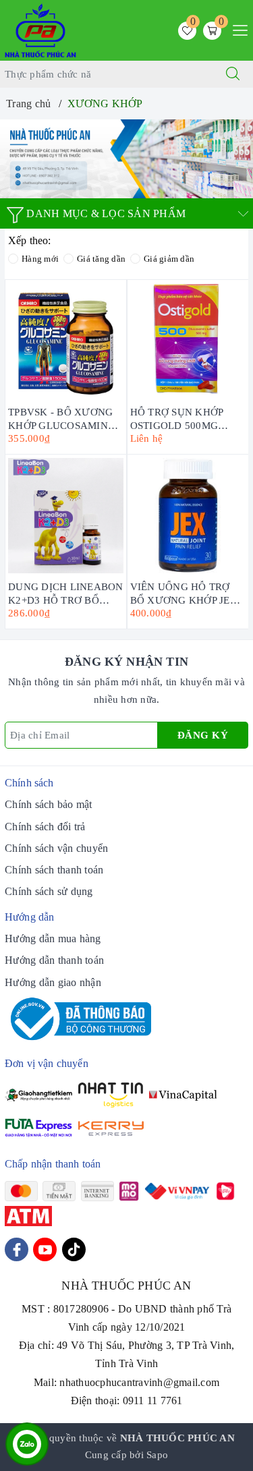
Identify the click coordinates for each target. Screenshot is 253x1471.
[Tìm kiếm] (233, 74)
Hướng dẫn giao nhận (53, 982)
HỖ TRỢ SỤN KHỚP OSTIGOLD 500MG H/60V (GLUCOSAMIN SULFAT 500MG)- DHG (183, 418)
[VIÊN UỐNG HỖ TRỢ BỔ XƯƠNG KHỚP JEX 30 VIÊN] (188, 515)
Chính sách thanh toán (54, 869)
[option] (126, 158)
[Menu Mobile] (236, 28)
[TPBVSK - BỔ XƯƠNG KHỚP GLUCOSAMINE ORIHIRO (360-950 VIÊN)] (65, 341)
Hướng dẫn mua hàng (53, 938)
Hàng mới (40, 259)
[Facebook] (16, 1249)
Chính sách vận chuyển (56, 848)
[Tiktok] (74, 1249)
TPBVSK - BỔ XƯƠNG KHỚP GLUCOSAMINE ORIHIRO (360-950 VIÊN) (61, 418)
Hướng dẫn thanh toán (54, 960)
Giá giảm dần (169, 259)
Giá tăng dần (101, 259)
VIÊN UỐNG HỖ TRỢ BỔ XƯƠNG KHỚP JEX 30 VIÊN (183, 592)
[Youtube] (45, 1249)
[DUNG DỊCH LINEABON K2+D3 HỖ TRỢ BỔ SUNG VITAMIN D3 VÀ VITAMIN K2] (65, 515)
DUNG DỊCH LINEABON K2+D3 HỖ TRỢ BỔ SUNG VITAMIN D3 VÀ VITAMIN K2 (65, 592)
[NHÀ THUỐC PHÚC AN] (40, 29)
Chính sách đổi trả (45, 826)
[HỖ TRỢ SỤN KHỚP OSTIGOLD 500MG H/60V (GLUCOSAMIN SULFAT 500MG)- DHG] (188, 341)
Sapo (157, 1454)
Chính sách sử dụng (49, 891)
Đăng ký (203, 735)
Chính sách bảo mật (48, 804)
